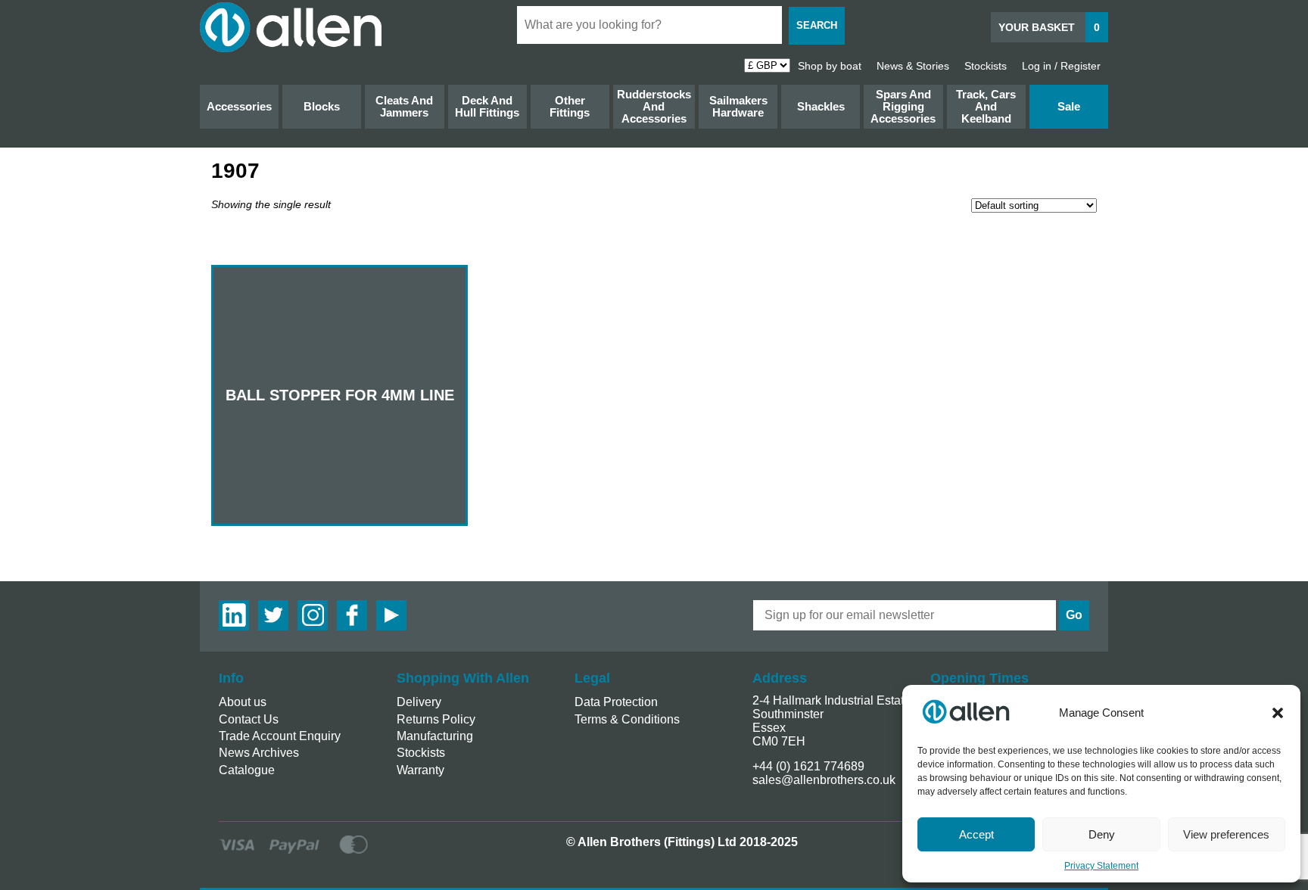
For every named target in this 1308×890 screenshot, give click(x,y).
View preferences (1226, 834)
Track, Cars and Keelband (986, 106)
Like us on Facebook (352, 615)
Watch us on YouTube (391, 615)
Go (1074, 614)
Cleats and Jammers (404, 106)
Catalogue (247, 770)
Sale (1068, 106)
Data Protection (616, 702)
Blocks (322, 106)
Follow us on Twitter (273, 615)
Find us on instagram (312, 615)
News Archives (259, 752)
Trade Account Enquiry (280, 736)
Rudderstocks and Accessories (654, 106)
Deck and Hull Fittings (487, 106)
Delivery (419, 702)
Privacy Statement (1101, 865)
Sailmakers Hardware (738, 106)
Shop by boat (829, 66)
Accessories (239, 106)
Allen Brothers (291, 27)
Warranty (420, 770)
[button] (1277, 712)
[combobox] (649, 25)
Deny (1101, 834)
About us (242, 702)
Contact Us (249, 719)
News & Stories (913, 66)
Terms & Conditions (627, 719)
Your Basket (1049, 27)
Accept (976, 834)
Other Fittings (570, 106)
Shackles (821, 106)
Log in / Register (1061, 66)
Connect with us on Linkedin (234, 615)
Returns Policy (436, 719)
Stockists (985, 66)
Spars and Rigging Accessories (903, 106)
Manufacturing (435, 736)
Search (816, 25)
